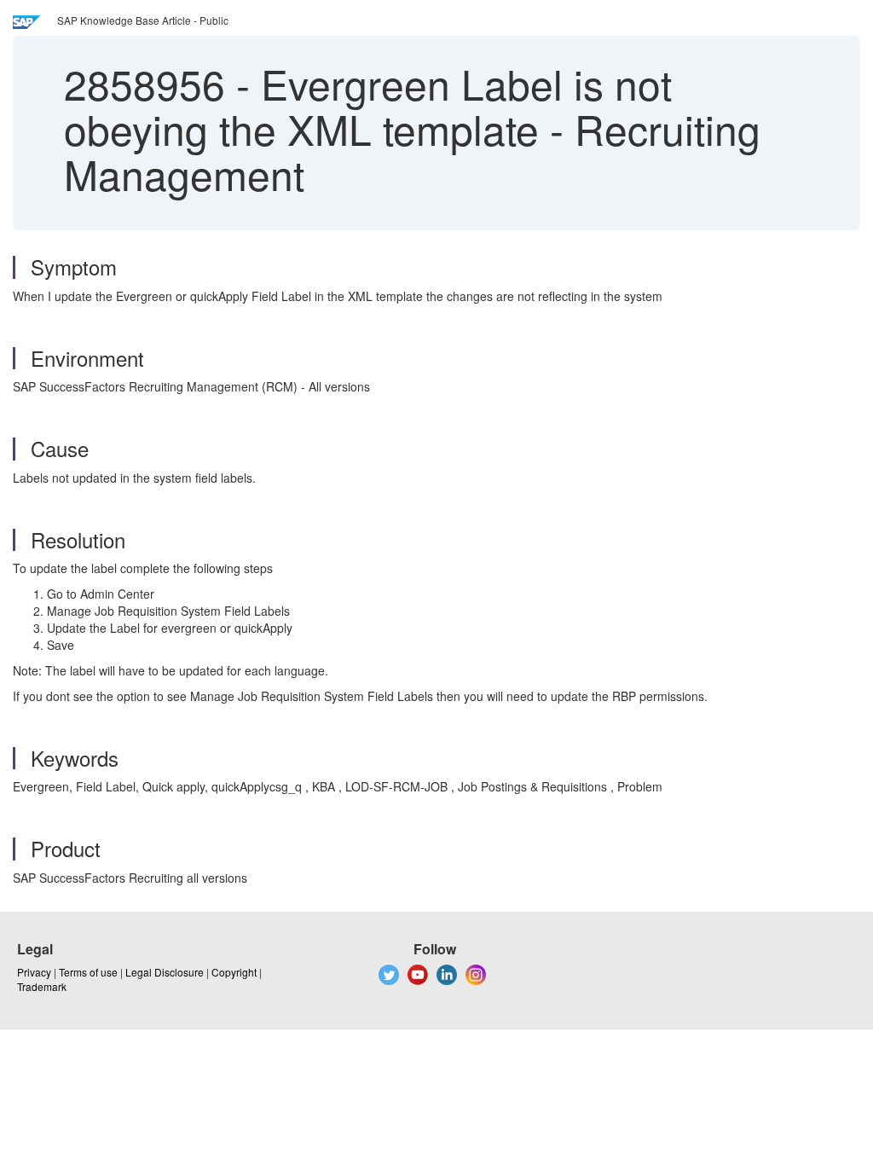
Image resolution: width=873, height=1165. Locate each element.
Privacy (34, 972)
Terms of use (88, 972)
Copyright (234, 972)
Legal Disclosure (164, 972)
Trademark (41, 986)
